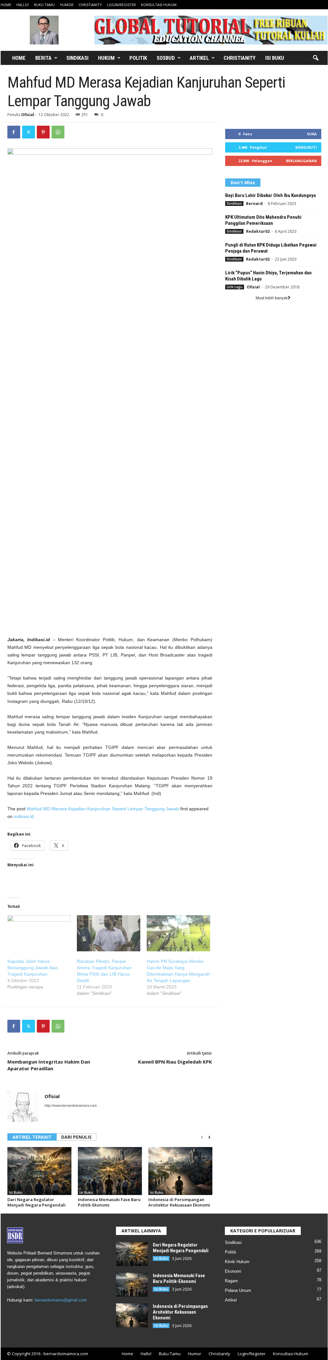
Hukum (106, 58)
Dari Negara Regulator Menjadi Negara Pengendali (36, 1202)
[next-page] (209, 1137)
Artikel (199, 58)
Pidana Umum (238, 1290)
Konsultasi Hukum (158, 4)
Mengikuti (306, 147)
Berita (43, 58)
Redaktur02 (258, 231)
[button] (315, 58)
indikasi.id (24, 816)
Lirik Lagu (234, 287)
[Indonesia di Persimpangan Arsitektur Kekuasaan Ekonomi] (180, 1171)
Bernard (254, 203)
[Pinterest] (43, 132)
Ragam (231, 1280)
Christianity (90, 4)
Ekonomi (233, 1271)
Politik (138, 58)
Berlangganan (301, 160)
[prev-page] (202, 1137)
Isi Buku (274, 58)
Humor (66, 4)
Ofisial (27, 114)
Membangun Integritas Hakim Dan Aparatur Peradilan (48, 1065)
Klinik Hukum (237, 1261)
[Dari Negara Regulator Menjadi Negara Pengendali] (39, 1171)
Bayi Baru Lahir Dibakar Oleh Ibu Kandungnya (270, 195)
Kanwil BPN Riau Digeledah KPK (175, 1061)
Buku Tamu (44, 4)
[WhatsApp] (58, 132)
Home (6, 4)
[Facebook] (13, 132)
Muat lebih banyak (272, 298)
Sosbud (166, 58)
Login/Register (121, 4)
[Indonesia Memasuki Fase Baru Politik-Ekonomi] (110, 1171)
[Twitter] (28, 132)
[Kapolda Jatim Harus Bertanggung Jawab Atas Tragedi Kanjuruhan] (39, 933)
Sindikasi (77, 58)
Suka (312, 133)
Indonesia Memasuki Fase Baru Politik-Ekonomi (109, 1202)
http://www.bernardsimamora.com (71, 1105)
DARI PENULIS (76, 1137)
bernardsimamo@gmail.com (61, 1300)
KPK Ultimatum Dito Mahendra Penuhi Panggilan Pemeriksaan (263, 220)
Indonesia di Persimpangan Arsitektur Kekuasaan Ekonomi (179, 1202)
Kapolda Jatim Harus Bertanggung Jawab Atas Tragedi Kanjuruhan (32, 968)
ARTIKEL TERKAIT (32, 1137)
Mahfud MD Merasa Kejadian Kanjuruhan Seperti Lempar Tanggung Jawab (103, 808)
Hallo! (22, 4)
